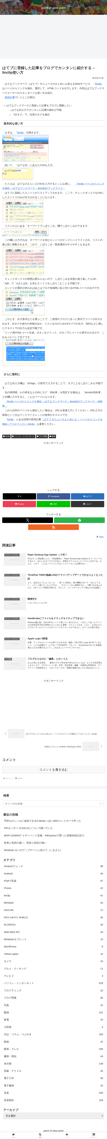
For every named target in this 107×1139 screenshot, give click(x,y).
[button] (87, 504)
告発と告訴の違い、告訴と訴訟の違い (25, 842)
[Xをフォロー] (27, 520)
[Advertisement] (53, 37)
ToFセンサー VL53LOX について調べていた (28, 828)
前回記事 (10, 97)
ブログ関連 (43, 436)
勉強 (53, 436)
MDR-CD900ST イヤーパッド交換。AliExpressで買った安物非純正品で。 (45, 835)
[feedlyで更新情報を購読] (79, 520)
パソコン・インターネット (24, 436)
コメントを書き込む (53, 769)
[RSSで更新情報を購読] (53, 527)
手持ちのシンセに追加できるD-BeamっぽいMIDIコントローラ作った (42, 820)
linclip (98, 83)
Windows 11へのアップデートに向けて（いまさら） (33, 850)
